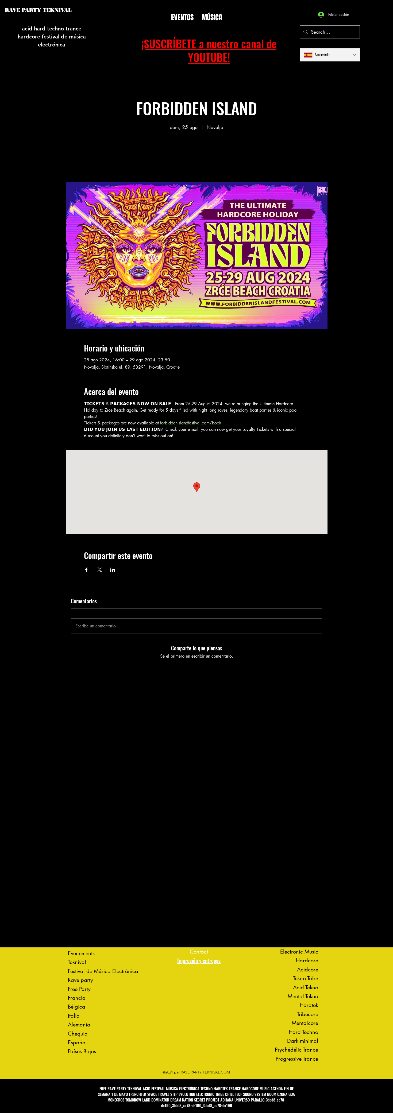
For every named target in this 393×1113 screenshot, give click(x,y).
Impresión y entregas (199, 960)
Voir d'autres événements (196, 157)
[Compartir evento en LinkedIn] (112, 570)
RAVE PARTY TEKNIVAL (38, 10)
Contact (199, 951)
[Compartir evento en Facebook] (86, 570)
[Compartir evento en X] (99, 570)
